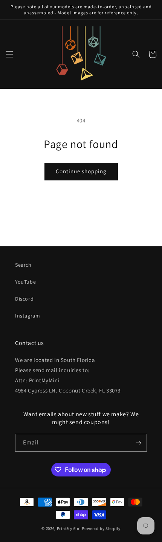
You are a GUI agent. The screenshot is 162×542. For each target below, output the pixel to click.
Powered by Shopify (101, 528)
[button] (9, 54)
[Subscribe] (138, 443)
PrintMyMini (69, 528)
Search (23, 264)
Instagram (27, 315)
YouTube (25, 281)
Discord (24, 298)
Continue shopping (81, 171)
